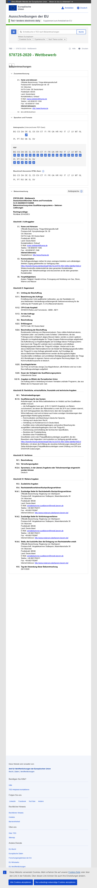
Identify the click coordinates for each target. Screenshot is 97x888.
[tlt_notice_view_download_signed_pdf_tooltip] (26, 134)
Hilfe (10, 785)
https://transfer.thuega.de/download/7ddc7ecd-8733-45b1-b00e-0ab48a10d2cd (51, 266)
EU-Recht (12, 849)
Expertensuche (40, 39)
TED (10, 49)
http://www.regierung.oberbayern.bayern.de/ (51, 513)
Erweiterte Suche (25, 39)
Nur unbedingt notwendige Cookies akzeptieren (55, 882)
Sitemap (12, 837)
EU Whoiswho (14, 862)
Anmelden (69, 8)
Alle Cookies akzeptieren (20, 882)
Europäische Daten (16, 853)
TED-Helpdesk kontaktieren (19, 790)
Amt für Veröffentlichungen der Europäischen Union (30, 769)
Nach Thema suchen (55, 39)
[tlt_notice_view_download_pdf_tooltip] (14, 155)
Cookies (12, 817)
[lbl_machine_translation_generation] (43, 171)
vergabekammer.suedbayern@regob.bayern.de (45, 506)
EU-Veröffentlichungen (17, 867)
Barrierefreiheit (14, 821)
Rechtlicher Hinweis (16, 813)
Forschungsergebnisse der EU (20, 858)
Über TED (12, 833)
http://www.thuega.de (40, 108)
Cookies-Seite (74, 872)
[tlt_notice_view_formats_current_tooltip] (81, 191)
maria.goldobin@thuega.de (37, 99)
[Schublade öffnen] (11, 65)
